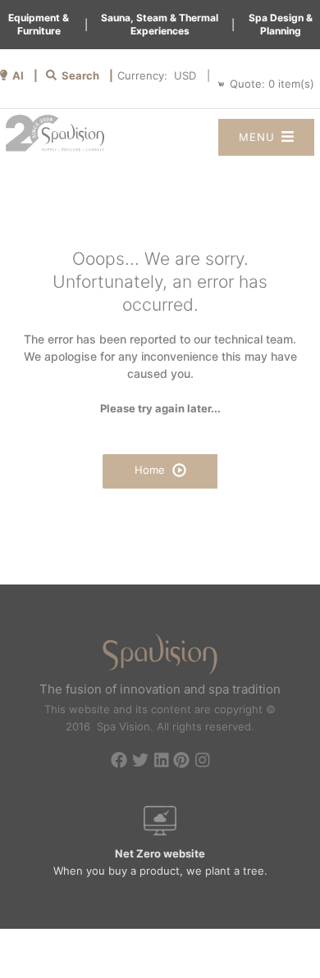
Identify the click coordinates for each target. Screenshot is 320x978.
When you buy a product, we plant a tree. (160, 862)
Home (151, 469)
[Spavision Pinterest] (181, 761)
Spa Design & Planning (281, 24)
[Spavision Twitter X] (140, 761)
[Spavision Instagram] (202, 761)
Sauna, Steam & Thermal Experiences (159, 24)
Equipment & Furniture (38, 24)
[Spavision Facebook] (119, 761)
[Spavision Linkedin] (161, 761)
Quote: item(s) (272, 83)
